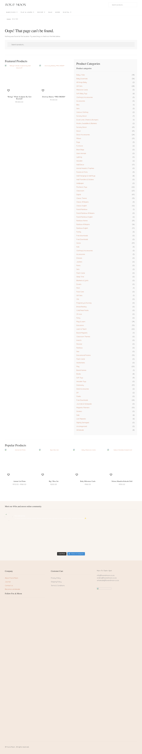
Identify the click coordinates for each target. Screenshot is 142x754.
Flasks (78, 396)
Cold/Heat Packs (82, 310)
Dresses (79, 258)
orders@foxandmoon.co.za (106, 578)
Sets (78, 108)
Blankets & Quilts (82, 280)
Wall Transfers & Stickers (85, 179)
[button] (9, 90)
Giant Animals (81, 153)
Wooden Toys (81, 381)
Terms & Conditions (58, 585)
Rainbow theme (82, 221)
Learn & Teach (81, 329)
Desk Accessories (82, 389)
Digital (66, 12)
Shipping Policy (56, 582)
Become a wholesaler (12, 589)
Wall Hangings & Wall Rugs (85, 176)
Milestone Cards (82, 90)
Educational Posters (83, 355)
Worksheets (80, 363)
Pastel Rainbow (81, 209)
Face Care (80, 292)
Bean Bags (80, 150)
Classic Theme (81, 198)
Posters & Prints (82, 172)
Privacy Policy (56, 578)
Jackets (79, 262)
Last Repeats (81, 419)
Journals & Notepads (84, 404)
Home (57, 12)
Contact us (9, 585)
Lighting (79, 157)
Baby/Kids (11, 12)
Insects (78, 340)
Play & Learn (26, 12)
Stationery (80, 385)
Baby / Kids (80, 75)
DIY (77, 393)
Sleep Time (80, 277)
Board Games (81, 370)
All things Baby (81, 82)
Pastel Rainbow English (84, 217)
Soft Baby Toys (81, 93)
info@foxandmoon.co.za (106, 575)
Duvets (78, 284)
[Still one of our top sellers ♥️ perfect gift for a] (87, 527)
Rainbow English (82, 228)
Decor (40, 12)
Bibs (77, 105)
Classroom (80, 191)
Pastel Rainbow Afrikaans (85, 213)
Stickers (79, 411)
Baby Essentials (82, 79)
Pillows (78, 138)
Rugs (78, 142)
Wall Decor (80, 165)
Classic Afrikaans (82, 202)
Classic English (81, 206)
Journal (7, 582)
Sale (50, 12)
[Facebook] (6, 600)
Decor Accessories (83, 135)
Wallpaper (80, 183)
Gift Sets (79, 86)
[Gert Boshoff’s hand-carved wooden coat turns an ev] (54, 537)
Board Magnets (81, 333)
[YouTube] (16, 600)
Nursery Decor (81, 116)
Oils (77, 299)
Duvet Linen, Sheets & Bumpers (87, 120)
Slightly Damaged (82, 423)
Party (78, 318)
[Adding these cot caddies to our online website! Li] (21, 527)
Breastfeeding (81, 307)
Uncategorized (81, 426)
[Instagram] (12, 600)
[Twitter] (9, 600)
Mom (78, 288)
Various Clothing (82, 112)
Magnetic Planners (82, 408)
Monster (79, 344)
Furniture (79, 146)
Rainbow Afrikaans (83, 224)
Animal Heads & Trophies (85, 168)
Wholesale (80, 430)
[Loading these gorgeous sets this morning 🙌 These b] (121, 527)
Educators (80, 325)
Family (78, 232)
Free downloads (82, 236)
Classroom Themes (83, 337)
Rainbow (79, 348)
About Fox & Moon (11, 578)
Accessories (80, 101)
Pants (78, 265)
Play (77, 366)
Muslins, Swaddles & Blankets (86, 123)
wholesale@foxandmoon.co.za (108, 580)
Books (78, 374)
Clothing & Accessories (84, 97)
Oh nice (79, 314)
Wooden (79, 161)
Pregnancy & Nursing (83, 303)
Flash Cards (80, 273)
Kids (77, 247)
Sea (77, 351)
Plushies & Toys (81, 187)
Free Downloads (82, 239)
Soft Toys (79, 378)
